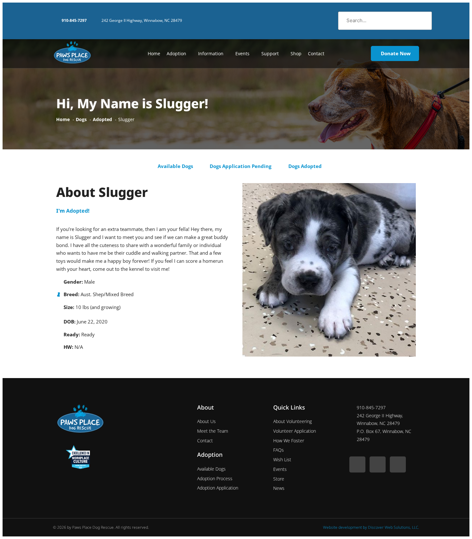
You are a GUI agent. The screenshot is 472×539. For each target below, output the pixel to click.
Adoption (176, 53)
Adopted (77, 210)
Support (270, 53)
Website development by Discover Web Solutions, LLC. (371, 527)
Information (210, 53)
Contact (316, 53)
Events (242, 53)
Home (154, 53)
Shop (296, 53)
